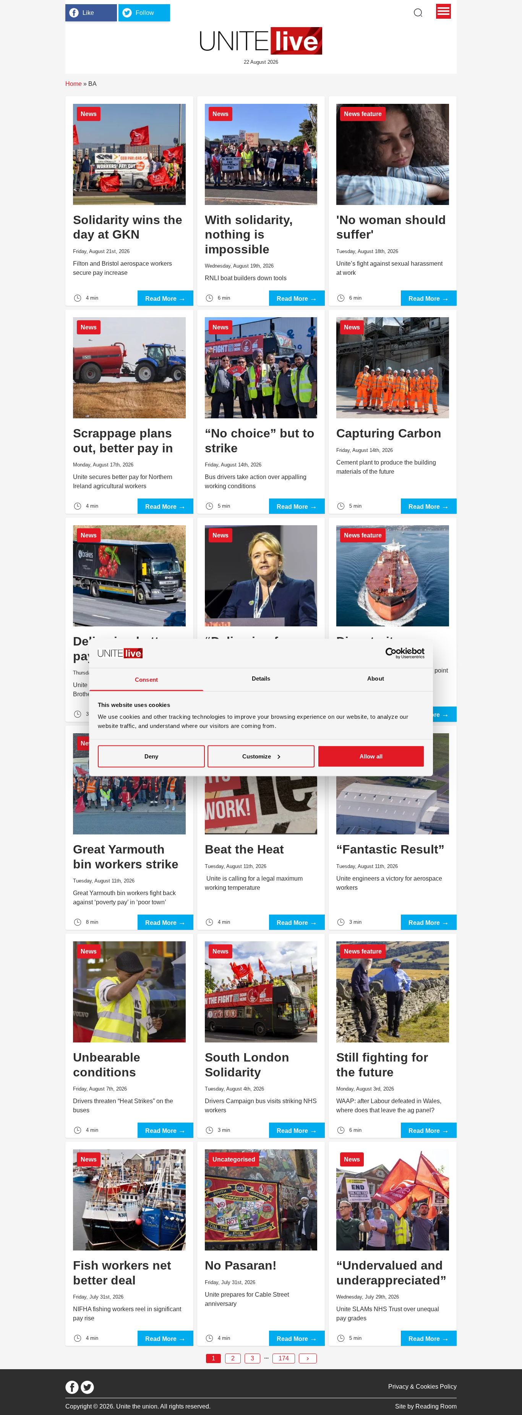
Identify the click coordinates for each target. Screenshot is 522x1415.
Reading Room (436, 1406)
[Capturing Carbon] (393, 412)
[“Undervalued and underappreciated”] (393, 1244)
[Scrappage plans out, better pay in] (129, 412)
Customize (256, 756)
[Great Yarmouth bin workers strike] (129, 828)
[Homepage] (261, 41)
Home (73, 84)
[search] (418, 12)
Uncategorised (233, 1159)
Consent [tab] (146, 679)
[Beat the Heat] (261, 828)
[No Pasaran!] (261, 1244)
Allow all (371, 756)
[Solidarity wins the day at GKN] (129, 201)
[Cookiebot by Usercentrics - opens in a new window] (391, 653)
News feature (363, 114)
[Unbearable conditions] (129, 1036)
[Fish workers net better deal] (129, 1244)
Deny (151, 756)
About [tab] (375, 678)
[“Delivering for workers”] (261, 620)
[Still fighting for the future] (393, 1036)
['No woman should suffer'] (393, 201)
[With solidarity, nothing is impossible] (261, 201)
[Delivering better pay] (129, 620)
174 (284, 1358)
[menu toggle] (443, 11)
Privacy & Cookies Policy (422, 1386)
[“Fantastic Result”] (393, 828)
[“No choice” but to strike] (261, 412)
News (89, 114)
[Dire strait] (393, 620)
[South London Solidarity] (261, 1036)
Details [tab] (261, 678)
